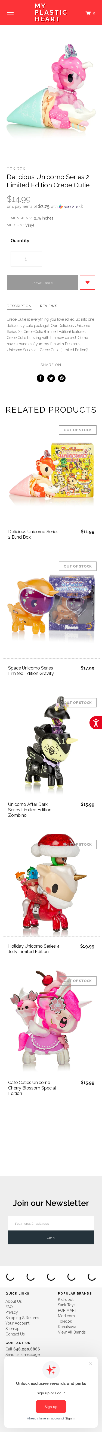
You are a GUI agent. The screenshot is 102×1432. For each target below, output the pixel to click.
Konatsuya (67, 1327)
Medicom (66, 1316)
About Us (13, 1301)
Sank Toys (67, 1305)
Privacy (11, 1312)
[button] (51, 206)
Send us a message (22, 1354)
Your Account (17, 1323)
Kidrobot (65, 1299)
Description (19, 306)
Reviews (48, 306)
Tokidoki (17, 169)
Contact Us (15, 1334)
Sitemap (12, 1328)
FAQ (9, 1307)
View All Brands (72, 1332)
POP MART (67, 1310)
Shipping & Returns (22, 1318)
